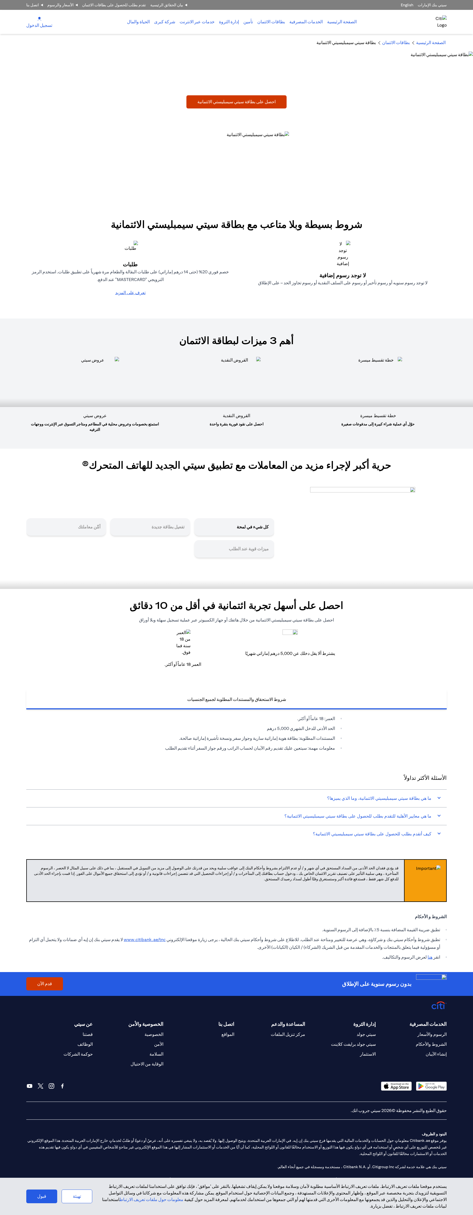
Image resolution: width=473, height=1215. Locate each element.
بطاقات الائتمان (271, 21)
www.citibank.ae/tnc (145, 939)
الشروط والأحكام (431, 1044)
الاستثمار (368, 1054)
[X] (40, 1086)
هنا (430, 957)
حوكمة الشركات (78, 1054)
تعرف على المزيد (130, 292)
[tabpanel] (236, 733)
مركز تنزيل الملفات (288, 1034)
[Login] (39, 18)
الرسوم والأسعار (432, 1034)
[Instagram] (51, 1086)
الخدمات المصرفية (306, 21)
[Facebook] (62, 1086)
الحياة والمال (138, 21)
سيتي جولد (366, 1034)
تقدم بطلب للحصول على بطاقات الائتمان (114, 5)
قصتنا (88, 1034)
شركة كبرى (164, 21)
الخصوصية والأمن (145, 1024)
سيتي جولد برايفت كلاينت (353, 1044)
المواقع (227, 1034)
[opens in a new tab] (431, 1086)
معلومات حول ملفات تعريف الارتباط (151, 1199)
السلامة (156, 1054)
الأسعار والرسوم (60, 5)
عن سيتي (83, 1024)
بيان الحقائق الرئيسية (166, 5)
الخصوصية (154, 1034)
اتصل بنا (32, 5)
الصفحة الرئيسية (342, 21)
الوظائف (85, 1044)
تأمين (248, 21)
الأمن (158, 1044)
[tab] (306, 21)
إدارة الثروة (229, 21)
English (407, 5)
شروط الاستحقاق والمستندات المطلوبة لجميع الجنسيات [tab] (236, 699)
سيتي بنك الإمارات (432, 5)
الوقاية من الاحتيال (147, 1064)
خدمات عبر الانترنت (197, 21)
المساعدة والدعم (288, 1024)
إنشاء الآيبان (436, 1054)
